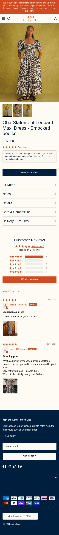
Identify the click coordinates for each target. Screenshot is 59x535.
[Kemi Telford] (29, 18)
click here (29, 11)
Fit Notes (9, 185)
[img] (10, 300)
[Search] (10, 18)
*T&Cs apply (9, 435)
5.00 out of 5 (37, 246)
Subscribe (29, 456)
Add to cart (29, 172)
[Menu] (3, 18)
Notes (7, 194)
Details (7, 203)
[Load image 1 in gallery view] (29, 62)
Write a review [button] (29, 279)
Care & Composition (17, 212)
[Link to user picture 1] (10, 328)
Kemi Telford (14, 524)
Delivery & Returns (16, 221)
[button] (10, 147)
